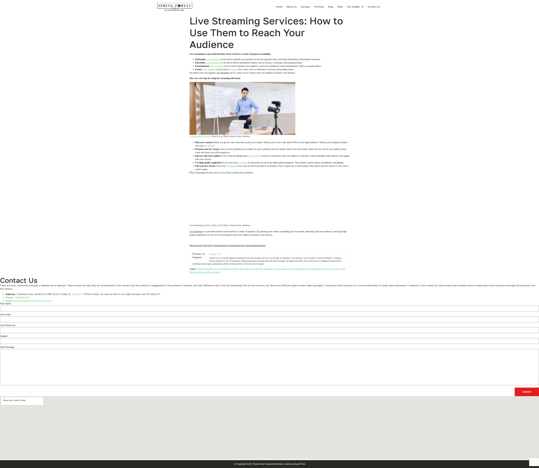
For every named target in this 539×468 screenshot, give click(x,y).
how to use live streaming (260, 269)
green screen (298, 285)
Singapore (77, 294)
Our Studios (353, 6)
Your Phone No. (8, 325)
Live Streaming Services (200, 136)
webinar (45, 285)
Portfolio (319, 6)
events (448, 285)
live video (334, 269)
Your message (7, 347)
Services (305, 6)
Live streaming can (214, 62)
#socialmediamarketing (255, 245)
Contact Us (374, 6)
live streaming (223, 73)
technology (236, 285)
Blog (330, 6)
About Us (291, 6)
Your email (5, 314)
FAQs (340, 6)
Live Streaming (280, 269)
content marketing (205, 269)
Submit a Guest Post (295, 464)
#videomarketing (220, 245)
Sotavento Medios (274, 464)
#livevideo (207, 245)
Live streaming (213, 59)
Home (279, 6)
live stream (209, 146)
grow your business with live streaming (231, 269)
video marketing (213, 272)
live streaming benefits (298, 269)
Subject (4, 336)
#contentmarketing (236, 245)
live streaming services (319, 269)
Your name (5, 304)
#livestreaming (195, 245)
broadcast (234, 69)
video (309, 285)
